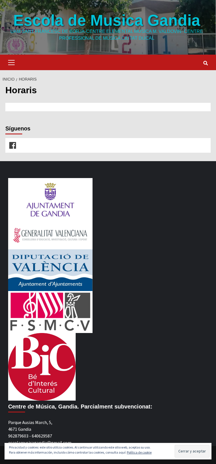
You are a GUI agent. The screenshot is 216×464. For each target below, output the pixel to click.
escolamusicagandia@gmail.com (39, 442)
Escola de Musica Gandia (106, 20)
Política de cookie (139, 452)
